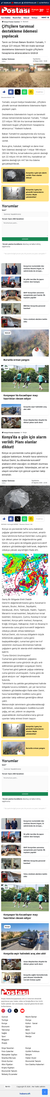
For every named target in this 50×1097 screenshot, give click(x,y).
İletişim (28, 1054)
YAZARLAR (7, 3)
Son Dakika (5, 17)
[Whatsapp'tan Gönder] (24, 92)
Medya (28, 1036)
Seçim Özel (30, 1033)
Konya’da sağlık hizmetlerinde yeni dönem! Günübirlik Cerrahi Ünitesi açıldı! (35, 977)
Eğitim (28, 1026)
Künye (28, 1048)
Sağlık (4, 1033)
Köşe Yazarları (8, 1048)
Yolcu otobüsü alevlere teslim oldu (35, 320)
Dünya (28, 1020)
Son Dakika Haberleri (34, 1064)
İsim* (4, 210)
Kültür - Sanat (31, 1023)
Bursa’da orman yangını (16, 359)
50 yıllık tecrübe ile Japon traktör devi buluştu (33, 280)
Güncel (26, 17)
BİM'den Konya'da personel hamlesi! (34, 307)
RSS (8, 1086)
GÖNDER (25, 239)
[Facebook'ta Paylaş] (11, 92)
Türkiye (34, 17)
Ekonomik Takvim (9, 1071)
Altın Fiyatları (7, 1064)
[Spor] (25, 378)
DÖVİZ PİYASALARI (30, 3)
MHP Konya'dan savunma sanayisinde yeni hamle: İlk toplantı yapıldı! (34, 295)
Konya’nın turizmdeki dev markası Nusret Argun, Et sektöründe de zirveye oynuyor (33, 268)
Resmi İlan (17, 17)
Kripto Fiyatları (8, 1067)
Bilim (27, 1030)
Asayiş (4, 1043)
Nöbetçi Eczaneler (9, 1074)
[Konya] (25, 936)
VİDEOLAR (17, 3)
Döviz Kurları (7, 1061)
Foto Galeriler (8, 1051)
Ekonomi (25, 22)
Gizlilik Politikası (32, 1051)
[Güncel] (25, 343)
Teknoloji (6, 1030)
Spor (4, 1036)
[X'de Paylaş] (18, 92)
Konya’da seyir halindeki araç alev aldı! (35, 408)
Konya (25, 432)
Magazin (5, 1039)
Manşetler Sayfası (9, 1054)
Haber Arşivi (30, 1058)
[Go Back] (45, 1092)
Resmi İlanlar (31, 1016)
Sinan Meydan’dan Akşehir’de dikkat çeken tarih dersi (35, 421)
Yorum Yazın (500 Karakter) (13, 219)
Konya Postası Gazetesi (12, 22)
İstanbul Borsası (9, 1058)
